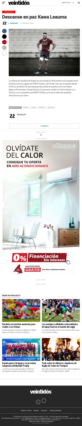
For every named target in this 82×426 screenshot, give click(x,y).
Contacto (44, 410)
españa (25, 107)
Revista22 (14, 23)
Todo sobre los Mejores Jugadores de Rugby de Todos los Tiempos (59, 364)
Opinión (36, 410)
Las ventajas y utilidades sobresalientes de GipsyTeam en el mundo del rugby (60, 325)
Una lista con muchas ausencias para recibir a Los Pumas (18, 325)
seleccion (51, 107)
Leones (33, 107)
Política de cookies (34, 421)
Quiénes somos (26, 410)
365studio (47, 423)
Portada (42, 107)
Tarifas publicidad (55, 410)
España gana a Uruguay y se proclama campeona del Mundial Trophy (19, 364)
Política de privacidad (47, 421)
